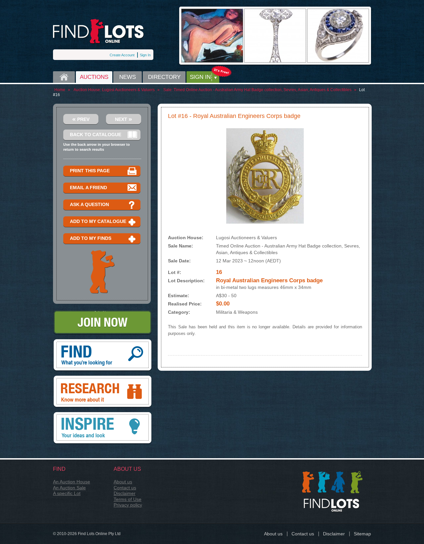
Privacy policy (128, 505)
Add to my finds (90, 238)
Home (64, 77)
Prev (80, 118)
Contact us (125, 487)
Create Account (122, 55)
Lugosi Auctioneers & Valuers (128, 89)
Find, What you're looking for (102, 341)
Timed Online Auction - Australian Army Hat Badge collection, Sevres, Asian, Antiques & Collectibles (262, 89)
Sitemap (362, 533)
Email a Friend (88, 187)
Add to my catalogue (98, 221)
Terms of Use (127, 499)
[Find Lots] (98, 31)
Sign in (200, 77)
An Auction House (71, 481)
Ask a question (89, 204)
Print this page (90, 170)
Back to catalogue (95, 134)
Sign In (145, 55)
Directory (164, 77)
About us (123, 481)
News (127, 77)
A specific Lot (66, 493)
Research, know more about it (103, 378)
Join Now (102, 312)
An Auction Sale (69, 487)
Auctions (94, 77)
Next (123, 118)
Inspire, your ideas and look (103, 414)
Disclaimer (124, 493)
